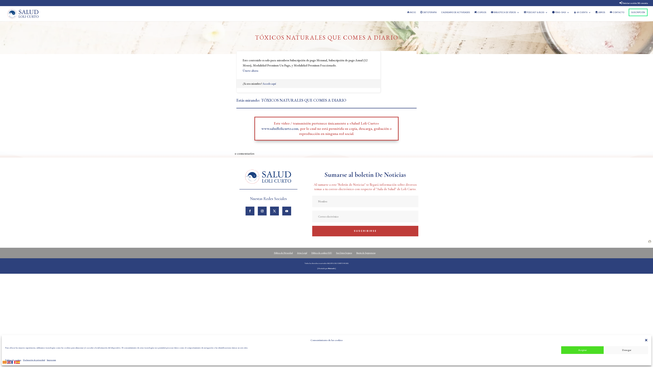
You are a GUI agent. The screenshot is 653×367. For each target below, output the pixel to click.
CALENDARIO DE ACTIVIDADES (455, 12)
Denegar (626, 350)
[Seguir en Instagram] (262, 211)
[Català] (5, 362)
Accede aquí (269, 83)
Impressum (51, 360)
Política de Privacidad (283, 252)
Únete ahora (250, 71)
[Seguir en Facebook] (250, 211)
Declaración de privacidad (34, 360)
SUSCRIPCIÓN (638, 12)
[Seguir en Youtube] (286, 211)
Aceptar (582, 350)
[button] (646, 340)
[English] (9, 362)
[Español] (18, 362)
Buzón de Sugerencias (365, 252)
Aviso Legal (302, 252)
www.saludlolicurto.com (279, 128)
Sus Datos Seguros (344, 252)
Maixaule (331, 268)
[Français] (13, 362)
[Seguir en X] (274, 211)
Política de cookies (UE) (321, 252)
